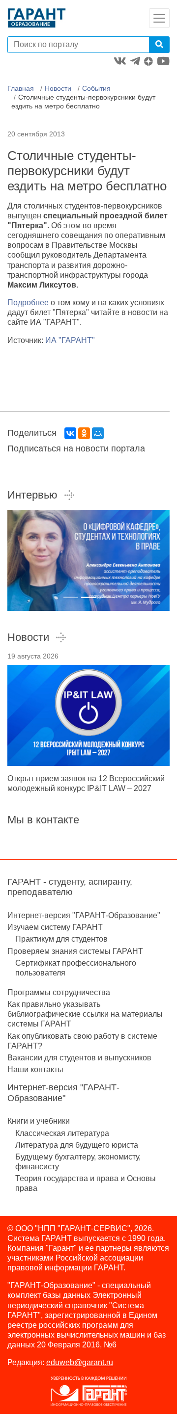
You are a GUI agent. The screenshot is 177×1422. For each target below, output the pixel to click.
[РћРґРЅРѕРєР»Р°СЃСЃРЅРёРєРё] (84, 433)
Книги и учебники (38, 1121)
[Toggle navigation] (159, 18)
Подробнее (28, 302)
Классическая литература (62, 1133)
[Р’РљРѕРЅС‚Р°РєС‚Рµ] (70, 433)
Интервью (32, 495)
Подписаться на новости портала (76, 448)
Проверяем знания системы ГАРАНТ (75, 951)
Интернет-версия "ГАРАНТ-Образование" (83, 915)
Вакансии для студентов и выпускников (79, 1057)
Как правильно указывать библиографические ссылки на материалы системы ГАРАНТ (85, 1014)
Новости (58, 88)
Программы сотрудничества (58, 992)
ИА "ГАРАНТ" (70, 340)
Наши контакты (35, 1069)
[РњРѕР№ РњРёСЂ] (98, 433)
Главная (20, 88)
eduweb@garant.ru (79, 1362)
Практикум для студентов (61, 939)
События (96, 88)
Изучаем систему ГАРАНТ (55, 927)
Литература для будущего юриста (76, 1145)
